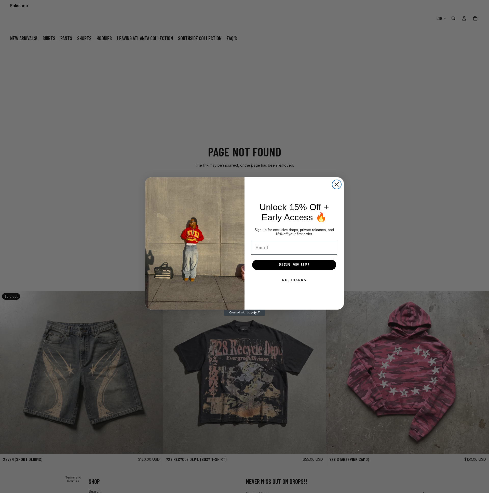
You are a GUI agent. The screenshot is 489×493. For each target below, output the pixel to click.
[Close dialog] (336, 184)
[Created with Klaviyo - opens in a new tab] (244, 313)
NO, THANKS (294, 280)
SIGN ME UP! (294, 265)
